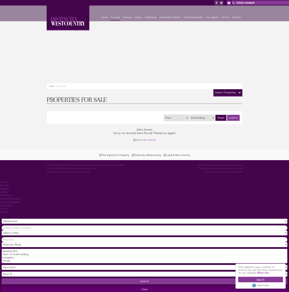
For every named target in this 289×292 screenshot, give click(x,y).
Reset (220, 117)
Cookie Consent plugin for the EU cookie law (260, 285)
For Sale (115, 17)
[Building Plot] (144, 251)
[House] (144, 260)
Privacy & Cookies (82, 172)
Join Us (225, 17)
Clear (144, 289)
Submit (233, 117)
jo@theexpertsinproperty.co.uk (83, 168)
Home (104, 17)
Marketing (150, 17)
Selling (138, 17)
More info (263, 272)
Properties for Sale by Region (60, 172)
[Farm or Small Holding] (144, 254)
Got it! (260, 279)
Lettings (127, 17)
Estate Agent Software (232, 168)
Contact (236, 17)
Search (144, 281)
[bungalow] (144, 257)
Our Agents (212, 17)
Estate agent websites (215, 172)
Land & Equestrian (193, 17)
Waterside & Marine (170, 17)
